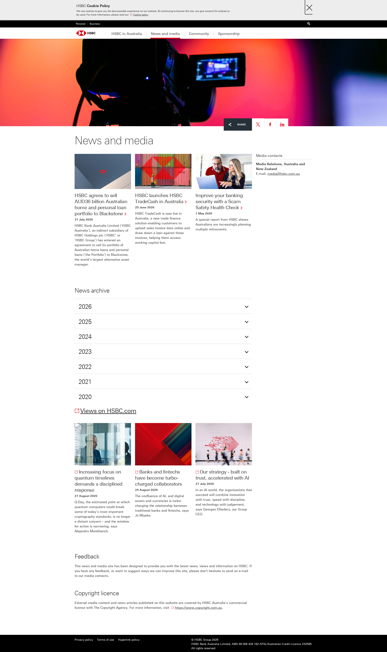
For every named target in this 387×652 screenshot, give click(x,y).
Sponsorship (229, 33)
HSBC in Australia (126, 33)
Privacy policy (84, 640)
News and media (165, 33)
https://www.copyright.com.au (198, 608)
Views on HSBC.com (108, 411)
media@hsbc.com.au (283, 174)
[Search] (308, 23)
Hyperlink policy (128, 640)
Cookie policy (140, 14)
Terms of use (105, 640)
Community (199, 33)
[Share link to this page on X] (258, 124)
